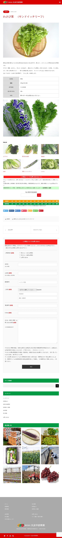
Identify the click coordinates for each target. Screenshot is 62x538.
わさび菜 (23, 219)
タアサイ (5, 156)
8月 (38, 201)
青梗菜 (42, 156)
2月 (16, 201)
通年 (57, 201)
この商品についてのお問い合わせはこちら (31, 176)
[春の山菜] (50, 436)
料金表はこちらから (38, 350)
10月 (46, 201)
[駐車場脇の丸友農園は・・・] (50, 455)
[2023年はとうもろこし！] (31, 474)
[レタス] (50, 164)
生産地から (5, 401)
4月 (23, 201)
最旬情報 (7, 509)
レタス (42, 171)
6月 (31, 201)
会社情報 (5, 410)
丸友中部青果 (34, 535)
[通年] (15, 219)
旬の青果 (34, 504)
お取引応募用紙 (40, 245)
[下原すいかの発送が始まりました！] (12, 436)
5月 (27, 201)
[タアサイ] (12, 149)
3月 (20, 201)
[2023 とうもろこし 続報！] (12, 474)
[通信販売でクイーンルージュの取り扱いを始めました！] (50, 474)
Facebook (7, 535)
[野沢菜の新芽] (31, 149)
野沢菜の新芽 (25, 156)
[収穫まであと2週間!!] (31, 455)
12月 (53, 201)
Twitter (4, 535)
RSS (13, 535)
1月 (12, 201)
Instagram (10, 535)
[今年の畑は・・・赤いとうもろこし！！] (31, 436)
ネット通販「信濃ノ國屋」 (37, 516)
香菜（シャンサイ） (27, 171)
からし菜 (19, 219)
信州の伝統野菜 (6, 404)
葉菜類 (6, 11)
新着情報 (7, 506)
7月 (34, 201)
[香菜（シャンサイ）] (31, 164)
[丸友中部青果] (13, 2)
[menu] (59, 2)
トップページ (6, 398)
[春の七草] (12, 455)
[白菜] (12, 164)
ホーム (6, 504)
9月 (42, 201)
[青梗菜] (50, 149)
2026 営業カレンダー (9, 519)
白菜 (4, 171)
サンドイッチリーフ (29, 219)
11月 (49, 201)
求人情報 (5, 413)
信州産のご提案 (6, 407)
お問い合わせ (6, 417)
